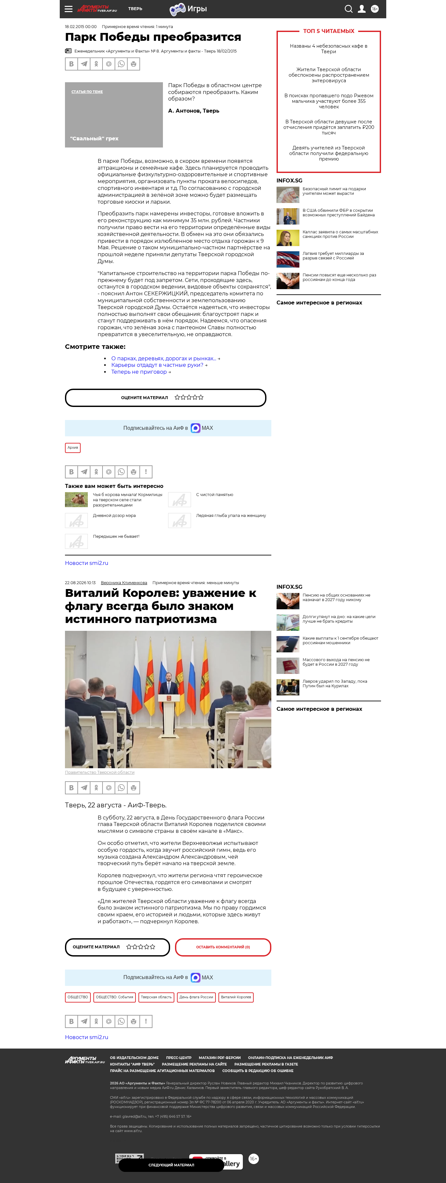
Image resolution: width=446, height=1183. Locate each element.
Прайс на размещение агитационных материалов (162, 1071)
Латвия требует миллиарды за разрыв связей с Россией (333, 255)
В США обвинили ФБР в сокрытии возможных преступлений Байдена (339, 212)
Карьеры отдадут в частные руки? (157, 365)
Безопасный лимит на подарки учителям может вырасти (334, 191)
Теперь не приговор (139, 372)
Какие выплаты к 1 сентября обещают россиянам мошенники (340, 640)
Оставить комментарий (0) (223, 947)
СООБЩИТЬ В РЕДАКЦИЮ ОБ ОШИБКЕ (258, 1071)
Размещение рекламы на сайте (194, 1064)
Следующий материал (171, 1165)
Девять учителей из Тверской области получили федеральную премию (328, 153)
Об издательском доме (134, 1058)
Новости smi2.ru (86, 563)
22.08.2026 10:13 (80, 582)
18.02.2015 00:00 (81, 26)
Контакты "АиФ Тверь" (132, 1064)
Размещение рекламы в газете (266, 1064)
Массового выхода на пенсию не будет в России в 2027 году (336, 662)
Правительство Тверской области (100, 772)
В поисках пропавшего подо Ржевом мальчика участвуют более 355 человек (329, 101)
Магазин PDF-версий (220, 1058)
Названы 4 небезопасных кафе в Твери (329, 48)
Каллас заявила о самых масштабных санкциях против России (340, 234)
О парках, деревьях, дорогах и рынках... (163, 358)
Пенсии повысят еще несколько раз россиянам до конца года (339, 277)
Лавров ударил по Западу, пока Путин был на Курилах (335, 683)
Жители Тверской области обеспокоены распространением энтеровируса (329, 75)
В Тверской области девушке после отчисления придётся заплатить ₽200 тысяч (328, 127)
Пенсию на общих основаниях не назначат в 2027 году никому (336, 597)
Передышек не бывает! (116, 536)
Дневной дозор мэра (114, 515)
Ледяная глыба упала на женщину (231, 515)
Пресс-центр (178, 1058)
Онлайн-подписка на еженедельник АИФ (290, 1058)
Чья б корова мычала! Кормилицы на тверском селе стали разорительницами (127, 499)
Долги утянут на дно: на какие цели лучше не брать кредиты (339, 619)
